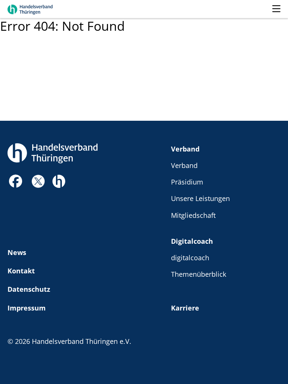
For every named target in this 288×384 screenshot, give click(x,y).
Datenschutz (29, 289)
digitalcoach (190, 257)
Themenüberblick (198, 274)
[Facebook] (16, 183)
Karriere (185, 307)
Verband (185, 148)
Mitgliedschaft (193, 215)
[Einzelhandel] (58, 180)
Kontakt (21, 270)
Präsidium (187, 181)
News (17, 252)
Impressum (27, 307)
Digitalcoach (192, 241)
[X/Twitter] (38, 180)
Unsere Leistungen (200, 198)
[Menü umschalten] (276, 9)
